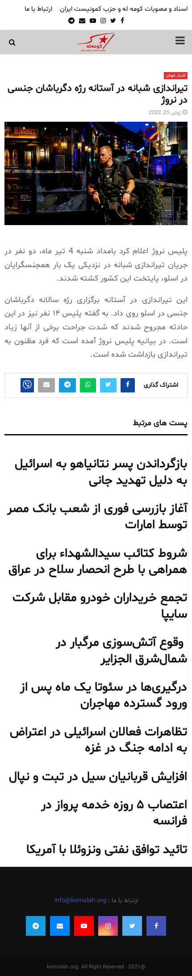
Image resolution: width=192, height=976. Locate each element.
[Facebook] (156, 926)
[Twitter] (132, 926)
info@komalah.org (80, 900)
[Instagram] (108, 926)
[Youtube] (84, 926)
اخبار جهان (175, 75)
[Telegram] (36, 926)
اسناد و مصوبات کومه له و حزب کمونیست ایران (124, 9)
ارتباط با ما (38, 9)
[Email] (60, 926)
